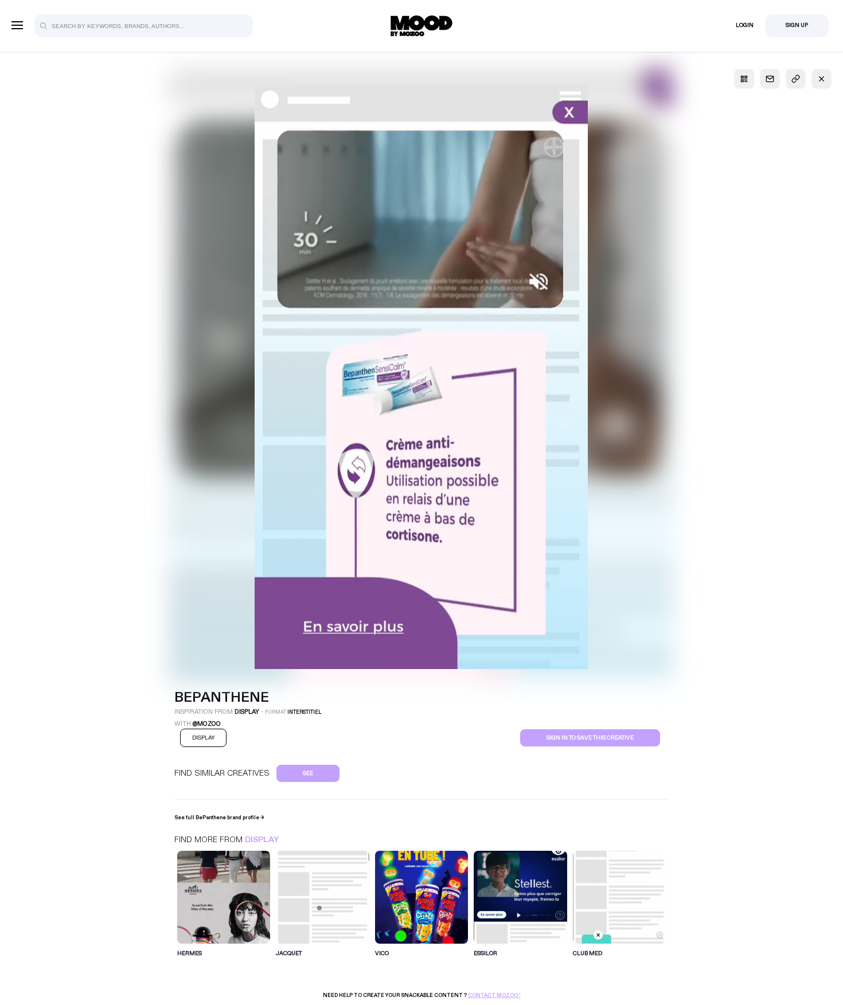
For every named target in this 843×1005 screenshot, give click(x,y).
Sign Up (797, 25)
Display (262, 839)
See (308, 773)
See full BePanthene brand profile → (219, 817)
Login (745, 25)
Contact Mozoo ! (494, 995)
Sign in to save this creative (590, 738)
